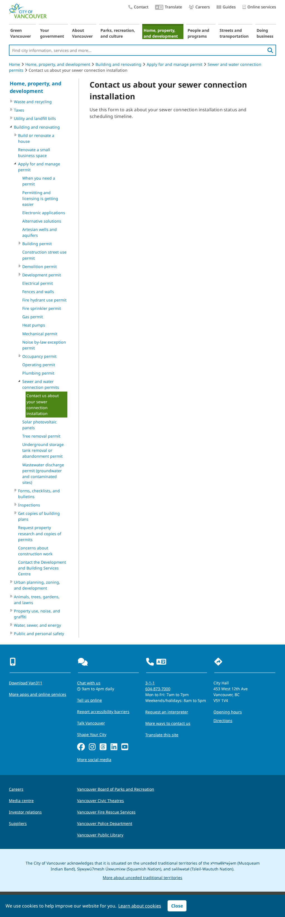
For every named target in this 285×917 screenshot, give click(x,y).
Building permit (37, 243)
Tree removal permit (41, 436)
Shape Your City (91, 734)
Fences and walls (38, 291)
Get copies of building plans (39, 516)
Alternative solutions (41, 221)
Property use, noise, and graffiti (37, 613)
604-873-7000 (157, 688)
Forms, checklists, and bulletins (39, 493)
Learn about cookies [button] (139, 906)
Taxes (19, 110)
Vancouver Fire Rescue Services (106, 812)
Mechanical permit (39, 333)
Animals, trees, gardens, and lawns (37, 599)
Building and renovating (118, 64)
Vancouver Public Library (100, 835)
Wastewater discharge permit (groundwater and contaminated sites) (43, 473)
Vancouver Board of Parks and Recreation (115, 789)
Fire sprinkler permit (41, 308)
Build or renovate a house (36, 138)
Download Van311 (25, 683)
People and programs (198, 33)
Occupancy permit (39, 356)
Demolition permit (39, 266)
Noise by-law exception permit (44, 345)
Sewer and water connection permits (40, 384)
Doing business (265, 33)
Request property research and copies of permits (39, 533)
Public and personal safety (39, 633)
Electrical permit (37, 283)
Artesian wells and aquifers (39, 232)
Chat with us (88, 683)
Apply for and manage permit (174, 64)
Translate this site (161, 734)
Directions (222, 720)
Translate (173, 6)
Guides (229, 6)
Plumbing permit (38, 373)
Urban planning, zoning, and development (37, 585)
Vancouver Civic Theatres (100, 800)
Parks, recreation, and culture (117, 33)
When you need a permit (38, 181)
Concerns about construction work (35, 550)
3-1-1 (150, 683)
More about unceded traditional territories (142, 877)
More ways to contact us (167, 723)
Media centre (21, 800)
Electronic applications (43, 212)
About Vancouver (82, 33)
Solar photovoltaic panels (39, 424)
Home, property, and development (161, 33)
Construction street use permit (44, 254)
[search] (270, 50)
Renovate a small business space (34, 152)
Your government (52, 33)
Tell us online (89, 700)
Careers (202, 6)
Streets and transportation (234, 33)
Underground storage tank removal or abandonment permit (43, 450)
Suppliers (18, 823)
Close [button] (177, 906)
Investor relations (25, 812)
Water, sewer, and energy (37, 625)
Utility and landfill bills (35, 118)
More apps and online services (37, 694)
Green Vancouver (20, 33)
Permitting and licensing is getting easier (40, 198)
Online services (261, 6)
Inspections (29, 505)
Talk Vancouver (91, 723)
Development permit (41, 274)
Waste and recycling (33, 101)
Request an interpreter (166, 712)
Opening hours (227, 712)
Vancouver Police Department (104, 823)
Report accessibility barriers (103, 711)
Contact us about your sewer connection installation (42, 404)
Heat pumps (33, 325)
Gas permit (32, 316)
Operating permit (38, 364)
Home (14, 64)
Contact (141, 6)
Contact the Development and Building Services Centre (42, 567)
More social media (94, 759)
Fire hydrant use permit (44, 300)
